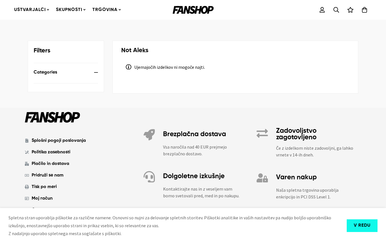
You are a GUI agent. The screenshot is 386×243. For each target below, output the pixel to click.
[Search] (336, 10)
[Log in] (322, 10)
